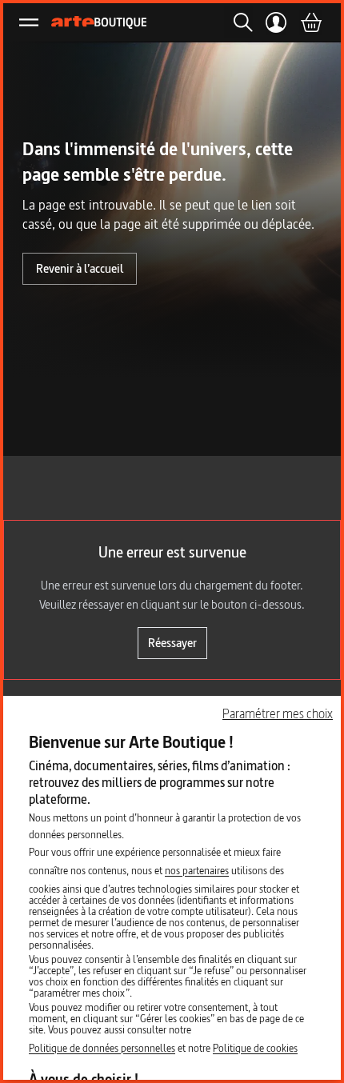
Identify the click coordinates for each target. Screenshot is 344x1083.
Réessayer (172, 642)
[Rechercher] (238, 22)
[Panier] (310, 22)
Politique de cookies (255, 1048)
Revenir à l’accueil (79, 268)
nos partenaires (197, 870)
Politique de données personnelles (102, 1048)
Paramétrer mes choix (277, 713)
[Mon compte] (276, 22)
